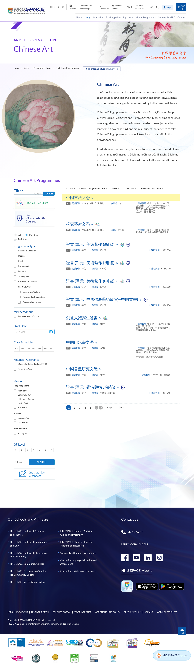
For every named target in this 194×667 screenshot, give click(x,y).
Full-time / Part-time (151, 188)
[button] (157, 7)
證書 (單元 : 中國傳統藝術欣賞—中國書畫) (102, 299)
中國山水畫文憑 (80, 342)
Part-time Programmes (67, 68)
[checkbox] (15, 251)
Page (109, 407)
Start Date (129, 188)
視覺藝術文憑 (78, 224)
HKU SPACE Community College (27, 563)
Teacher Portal (62, 612)
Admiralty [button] (22, 391)
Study (26, 68)
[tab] (34, 391)
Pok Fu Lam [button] (23, 407)
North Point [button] (23, 403)
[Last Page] (101, 408)
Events (73, 8)
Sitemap (148, 612)
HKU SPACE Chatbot (175, 655)
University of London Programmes (78, 553)
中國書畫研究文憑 (82, 369)
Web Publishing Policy (107, 612)
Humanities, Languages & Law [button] (99, 68)
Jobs (10, 612)
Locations (104, 8)
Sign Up (183, 7)
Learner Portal (117, 7)
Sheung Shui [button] (23, 433)
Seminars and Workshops (86, 7)
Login (169, 7)
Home (17, 68)
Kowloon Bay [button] (23, 418)
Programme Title (97, 188)
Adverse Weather (139, 7)
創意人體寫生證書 (82, 318)
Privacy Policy (132, 612)
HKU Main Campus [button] (26, 399)
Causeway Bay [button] (24, 395)
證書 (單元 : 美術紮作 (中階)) (90, 281)
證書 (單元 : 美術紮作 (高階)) (90, 244)
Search (49, 193)
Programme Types (42, 68)
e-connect (37, 474)
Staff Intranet (82, 612)
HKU (52, 7)
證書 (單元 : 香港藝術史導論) (90, 387)
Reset (39, 194)
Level (114, 188)
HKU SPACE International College (28, 582)
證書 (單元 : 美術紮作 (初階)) (90, 263)
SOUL (129, 7)
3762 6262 (135, 532)
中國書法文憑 (78, 197)
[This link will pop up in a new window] (147, 586)
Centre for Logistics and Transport (78, 571)
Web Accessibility (167, 612)
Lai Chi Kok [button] (23, 422)
